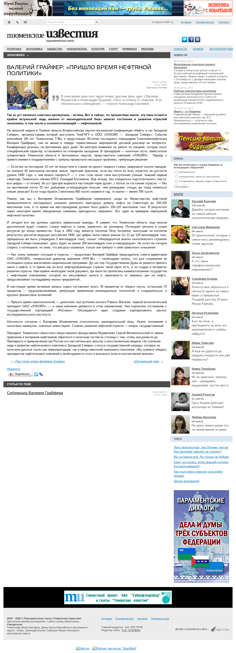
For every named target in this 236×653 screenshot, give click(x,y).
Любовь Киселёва (204, 417)
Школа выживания (186, 481)
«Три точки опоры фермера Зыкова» (39, 361)
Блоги (178, 194)
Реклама (147, 49)
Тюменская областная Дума (23, 627)
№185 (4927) (160, 392)
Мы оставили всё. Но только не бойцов (201, 457)
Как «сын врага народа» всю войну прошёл (198, 473)
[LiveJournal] (41, 374)
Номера (198, 49)
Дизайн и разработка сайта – (192, 629)
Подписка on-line (160, 618)
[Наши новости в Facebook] (191, 41)
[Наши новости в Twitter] (184, 41)
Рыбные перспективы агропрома (195, 90)
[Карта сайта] (17, 22)
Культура (98, 49)
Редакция (186, 22)
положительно (187, 172)
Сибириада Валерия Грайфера (35, 393)
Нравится (13, 369)
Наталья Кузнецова (205, 313)
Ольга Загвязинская (205, 253)
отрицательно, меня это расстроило (199, 176)
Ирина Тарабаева (203, 368)
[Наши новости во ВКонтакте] (197, 41)
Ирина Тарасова (203, 343)
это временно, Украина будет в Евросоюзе (203, 181)
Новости (180, 49)
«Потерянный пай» (146, 361)
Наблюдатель (77, 49)
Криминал (129, 49)
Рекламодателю (205, 22)
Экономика (34, 49)
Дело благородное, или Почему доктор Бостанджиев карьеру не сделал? (201, 449)
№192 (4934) (160, 82)
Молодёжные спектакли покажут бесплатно (194, 66)
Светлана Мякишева (206, 227)
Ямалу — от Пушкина (187, 111)
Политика (14, 49)
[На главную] (9, 22)
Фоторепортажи (221, 49)
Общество (54, 49)
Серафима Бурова (204, 278)
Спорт (113, 49)
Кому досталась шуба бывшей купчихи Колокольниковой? (201, 464)
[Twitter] (36, 374)
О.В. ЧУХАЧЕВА (131, 630)
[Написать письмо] (25, 22)
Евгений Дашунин (204, 201)
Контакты (224, 22)
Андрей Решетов (203, 394)
